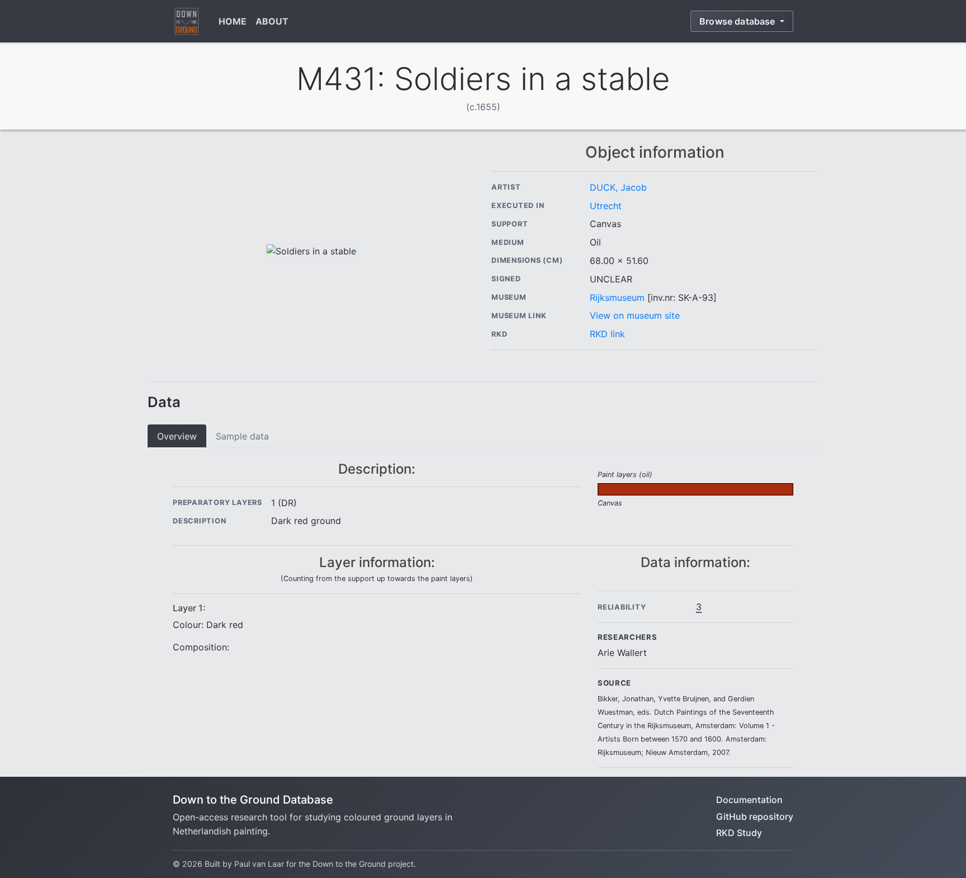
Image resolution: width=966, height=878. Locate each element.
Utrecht (606, 205)
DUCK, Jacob (618, 187)
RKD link (607, 333)
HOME (233, 21)
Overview (177, 436)
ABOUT (271, 21)
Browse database (738, 21)
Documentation (749, 799)
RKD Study (739, 832)
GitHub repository (754, 816)
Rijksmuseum (617, 297)
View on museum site (635, 315)
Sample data (242, 436)
